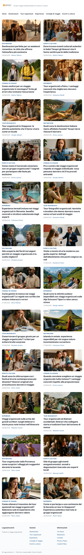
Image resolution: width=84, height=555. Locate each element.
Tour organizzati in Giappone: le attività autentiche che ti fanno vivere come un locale (20, 129)
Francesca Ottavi (17, 220)
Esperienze (39, 14)
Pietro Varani (15, 388)
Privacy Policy (62, 541)
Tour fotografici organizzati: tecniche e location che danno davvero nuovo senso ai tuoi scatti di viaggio (62, 211)
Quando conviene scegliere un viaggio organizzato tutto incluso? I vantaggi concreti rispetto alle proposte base (62, 379)
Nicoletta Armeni (17, 260)
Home (4, 14)
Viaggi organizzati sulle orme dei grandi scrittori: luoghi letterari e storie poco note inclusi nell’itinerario (20, 422)
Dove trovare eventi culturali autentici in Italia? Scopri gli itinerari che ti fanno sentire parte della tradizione (62, 49)
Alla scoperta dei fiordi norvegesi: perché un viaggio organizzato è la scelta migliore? (19, 254)
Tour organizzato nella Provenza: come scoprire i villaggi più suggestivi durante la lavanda (21, 464)
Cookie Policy (62, 544)
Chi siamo (60, 531)
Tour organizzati (26, 14)
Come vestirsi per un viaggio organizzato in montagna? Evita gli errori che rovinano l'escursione (19, 89)
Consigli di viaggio (53, 14)
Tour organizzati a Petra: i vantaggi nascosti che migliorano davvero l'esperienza (60, 89)
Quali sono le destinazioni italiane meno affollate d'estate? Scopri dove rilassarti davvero (61, 129)
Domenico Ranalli (58, 95)
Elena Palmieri (16, 303)
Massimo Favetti (17, 428)
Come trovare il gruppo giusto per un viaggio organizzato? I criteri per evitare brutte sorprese (20, 339)
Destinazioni (13, 14)
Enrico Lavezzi (58, 135)
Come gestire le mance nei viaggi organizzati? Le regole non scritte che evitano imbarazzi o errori (21, 297)
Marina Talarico (16, 55)
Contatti (60, 538)
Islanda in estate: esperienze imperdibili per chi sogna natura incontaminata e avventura (59, 339)
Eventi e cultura (68, 14)
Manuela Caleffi (58, 473)
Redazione (61, 535)
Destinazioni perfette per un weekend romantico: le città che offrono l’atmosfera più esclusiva (21, 49)
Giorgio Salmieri (16, 135)
